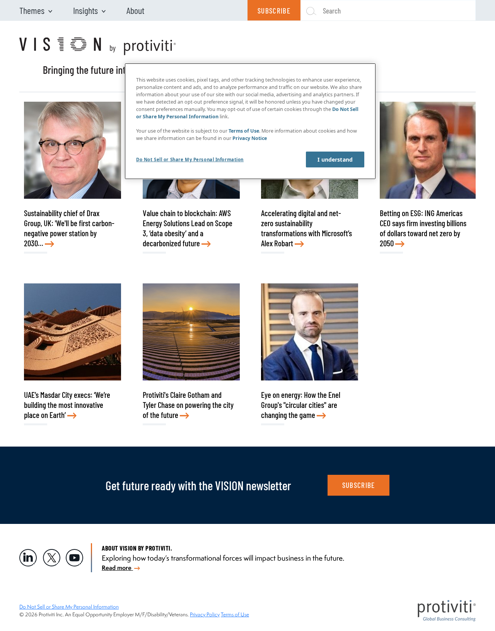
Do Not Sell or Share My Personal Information (69, 606)
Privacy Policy (205, 614)
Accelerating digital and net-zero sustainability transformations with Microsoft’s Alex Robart (306, 228)
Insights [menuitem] (85, 10)
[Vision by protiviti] (97, 57)
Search (332, 10)
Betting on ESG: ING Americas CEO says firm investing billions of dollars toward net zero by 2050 (423, 228)
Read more (117, 567)
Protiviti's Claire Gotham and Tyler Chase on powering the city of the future (188, 405)
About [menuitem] (135, 10)
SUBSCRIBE (358, 485)
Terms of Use (235, 614)
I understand (335, 159)
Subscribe (274, 10)
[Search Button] (308, 10)
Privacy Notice (249, 138)
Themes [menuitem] (31, 10)
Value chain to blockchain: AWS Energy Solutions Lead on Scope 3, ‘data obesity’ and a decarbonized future (187, 228)
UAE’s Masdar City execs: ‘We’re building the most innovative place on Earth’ (67, 405)
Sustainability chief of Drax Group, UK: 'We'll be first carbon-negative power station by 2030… (69, 228)
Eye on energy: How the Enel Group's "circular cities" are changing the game (300, 405)
